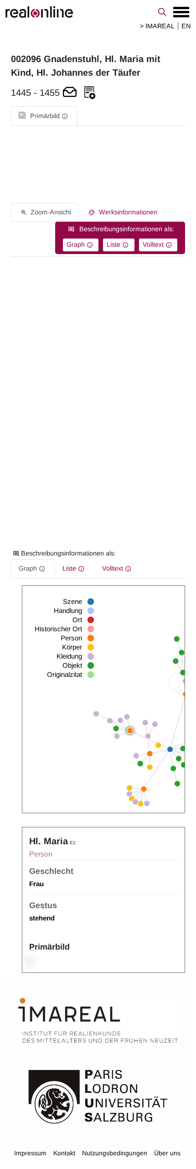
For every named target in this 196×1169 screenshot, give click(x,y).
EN (186, 26)
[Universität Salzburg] (98, 1095)
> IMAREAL (157, 26)
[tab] (44, 116)
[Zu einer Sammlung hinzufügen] (90, 92)
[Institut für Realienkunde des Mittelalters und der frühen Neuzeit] (98, 1020)
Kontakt (64, 1153)
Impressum (30, 1153)
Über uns (167, 1153)
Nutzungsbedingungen (114, 1153)
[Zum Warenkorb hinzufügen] (70, 92)
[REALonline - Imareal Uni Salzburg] (98, 11)
